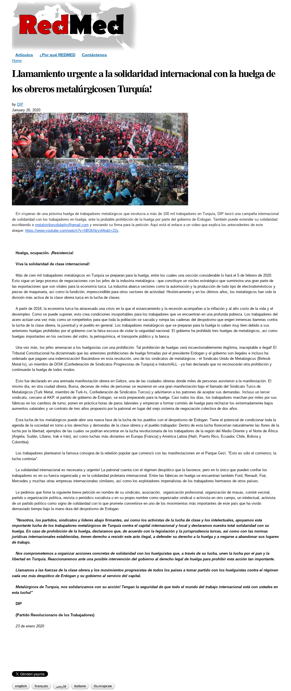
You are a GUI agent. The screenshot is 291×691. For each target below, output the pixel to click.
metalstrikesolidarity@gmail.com (62, 225)
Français (41, 686)
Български (103, 686)
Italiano (80, 686)
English (21, 686)
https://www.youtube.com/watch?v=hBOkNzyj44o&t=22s (72, 230)
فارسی (61, 686)
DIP (20, 104)
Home (17, 61)
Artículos (24, 55)
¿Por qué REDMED (57, 55)
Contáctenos (94, 55)
